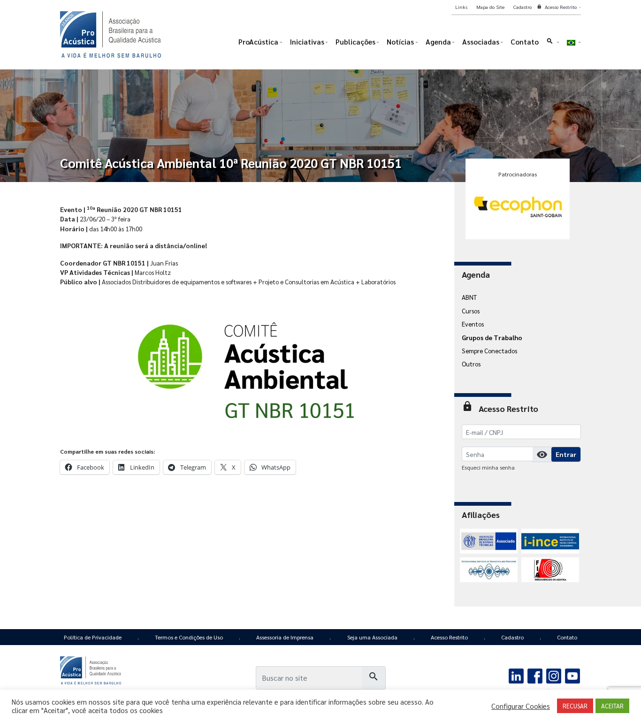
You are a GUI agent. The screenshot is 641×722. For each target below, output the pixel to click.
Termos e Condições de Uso (189, 637)
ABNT (469, 297)
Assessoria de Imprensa (284, 637)
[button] (552, 44)
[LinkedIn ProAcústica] (516, 675)
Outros (471, 363)
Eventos (473, 323)
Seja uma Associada (372, 637)
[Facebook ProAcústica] (535, 675)
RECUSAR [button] (575, 706)
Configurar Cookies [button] (520, 706)
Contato (567, 637)
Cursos (471, 310)
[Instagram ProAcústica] (553, 675)
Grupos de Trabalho (492, 337)
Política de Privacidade (93, 637)
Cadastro (512, 637)
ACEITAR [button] (612, 706)
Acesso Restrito (449, 637)
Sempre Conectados (489, 350)
